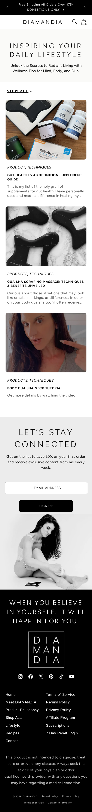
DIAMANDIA (30, 796)
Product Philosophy (22, 710)
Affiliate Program (60, 718)
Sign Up (45, 506)
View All (17, 91)
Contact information (60, 802)
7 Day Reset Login (62, 733)
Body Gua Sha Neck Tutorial (34, 388)
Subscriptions (58, 725)
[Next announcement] (85, 7)
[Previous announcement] (7, 7)
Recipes (12, 733)
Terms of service (34, 802)
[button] (6, 22)
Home (10, 695)
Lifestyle (13, 725)
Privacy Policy (58, 710)
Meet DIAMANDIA (21, 702)
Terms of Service (60, 695)
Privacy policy (70, 796)
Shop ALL (14, 718)
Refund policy (50, 796)
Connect (13, 741)
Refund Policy (58, 702)
